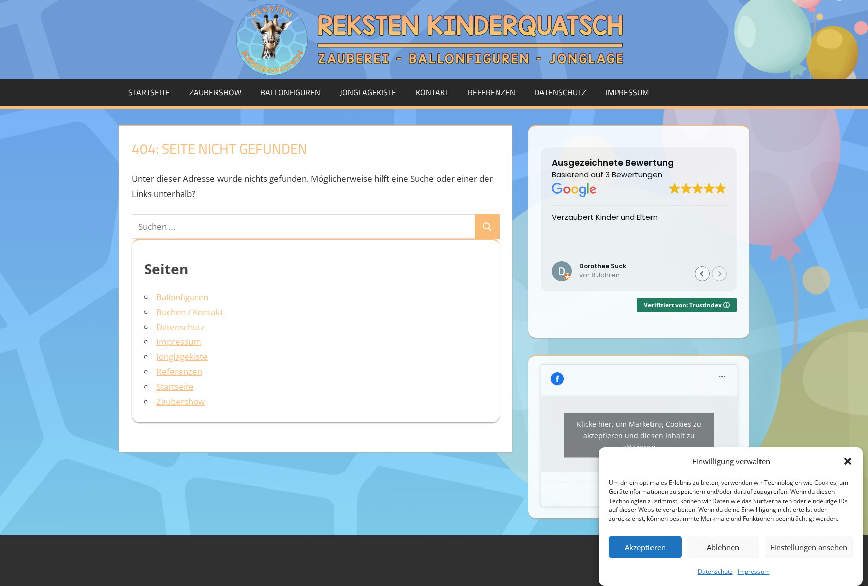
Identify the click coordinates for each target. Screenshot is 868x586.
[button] (848, 461)
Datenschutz (715, 571)
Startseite (149, 92)
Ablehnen (723, 547)
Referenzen (491, 92)
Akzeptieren (645, 547)
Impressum (754, 571)
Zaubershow (215, 92)
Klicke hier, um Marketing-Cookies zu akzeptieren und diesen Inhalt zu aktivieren (639, 435)
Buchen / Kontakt (189, 312)
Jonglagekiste (368, 92)
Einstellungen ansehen (808, 547)
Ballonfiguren (290, 92)
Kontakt (432, 92)
